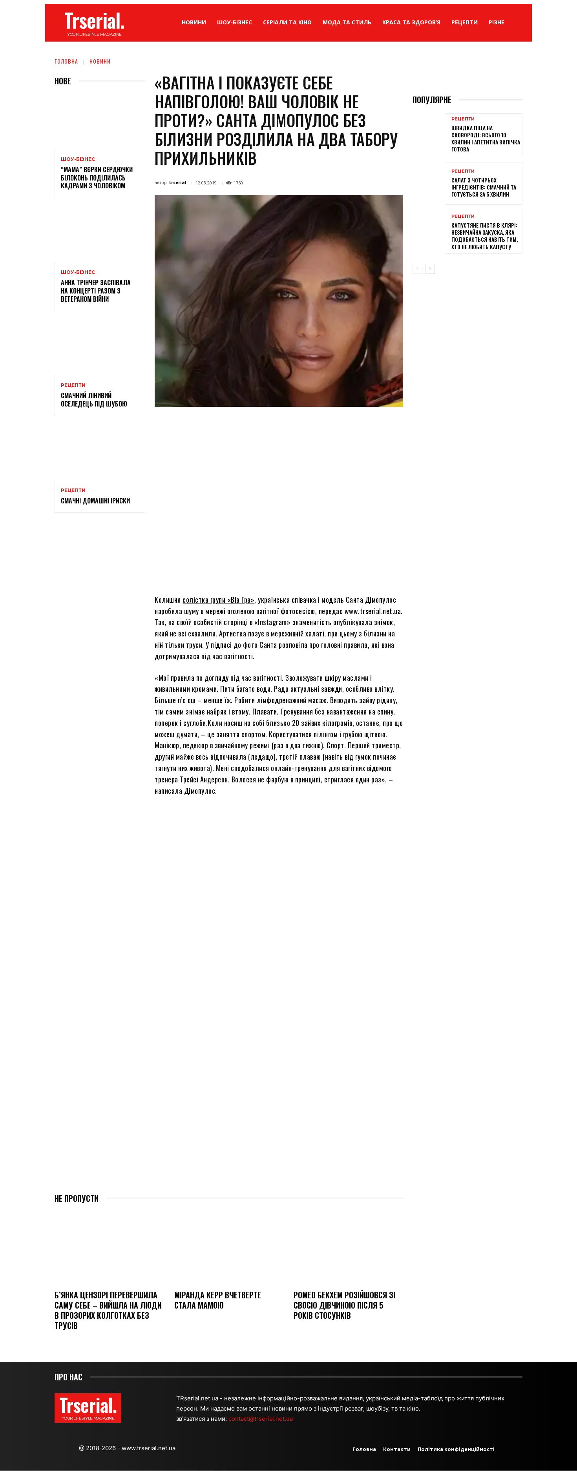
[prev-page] (417, 269)
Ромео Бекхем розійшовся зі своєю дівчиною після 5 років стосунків (344, 1305)
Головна (66, 61)
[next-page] (430, 269)
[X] (240, 425)
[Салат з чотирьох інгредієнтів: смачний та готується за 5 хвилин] (429, 183)
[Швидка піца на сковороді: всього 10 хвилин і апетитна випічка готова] (429, 134)
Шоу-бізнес (78, 159)
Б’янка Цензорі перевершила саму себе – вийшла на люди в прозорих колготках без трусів (108, 1310)
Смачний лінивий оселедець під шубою (94, 399)
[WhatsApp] (277, 425)
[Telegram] (313, 425)
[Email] (295, 425)
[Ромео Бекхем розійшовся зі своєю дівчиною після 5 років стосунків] (348, 1247)
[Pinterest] (259, 425)
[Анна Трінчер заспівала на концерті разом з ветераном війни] (100, 235)
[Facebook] (222, 425)
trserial (177, 182)
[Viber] (331, 425)
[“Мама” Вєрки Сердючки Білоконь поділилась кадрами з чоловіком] (100, 122)
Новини (100, 61)
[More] (349, 425)
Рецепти (73, 385)
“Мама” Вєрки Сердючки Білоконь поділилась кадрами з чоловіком (97, 178)
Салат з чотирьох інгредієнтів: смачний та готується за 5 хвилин (483, 187)
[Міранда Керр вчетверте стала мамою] (229, 1247)
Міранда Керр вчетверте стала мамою (217, 1300)
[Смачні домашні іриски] (100, 453)
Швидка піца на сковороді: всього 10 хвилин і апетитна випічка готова (485, 138)
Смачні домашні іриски (95, 500)
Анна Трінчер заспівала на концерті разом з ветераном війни (96, 291)
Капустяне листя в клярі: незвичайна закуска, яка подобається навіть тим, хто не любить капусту (484, 236)
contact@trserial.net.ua (261, 1419)
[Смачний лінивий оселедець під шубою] (100, 348)
